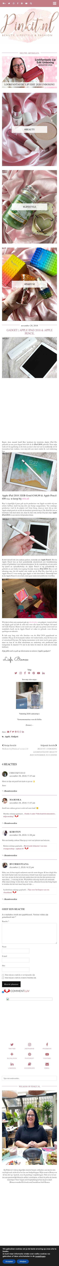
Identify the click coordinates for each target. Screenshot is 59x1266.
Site (3, 965)
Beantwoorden (10, 790)
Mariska (16, 799)
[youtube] (26, 3)
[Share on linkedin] (23, 732)
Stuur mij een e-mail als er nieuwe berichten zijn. (20, 978)
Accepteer (9, 1261)
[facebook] (17, 3)
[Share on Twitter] (13, 732)
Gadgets (14, 736)
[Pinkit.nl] (29, 23)
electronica (33, 622)
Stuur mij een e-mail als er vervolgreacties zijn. (20, 975)
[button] (55, 3)
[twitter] (9, 3)
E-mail (4, 956)
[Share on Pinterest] (15, 732)
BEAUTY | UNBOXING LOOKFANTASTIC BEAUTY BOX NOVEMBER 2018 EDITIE (43, 750)
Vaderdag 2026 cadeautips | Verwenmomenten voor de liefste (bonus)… (29, 719)
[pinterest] (22, 3)
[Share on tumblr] (18, 732)
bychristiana (19, 863)
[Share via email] (8, 732)
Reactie (5, 921)
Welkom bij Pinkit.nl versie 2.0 (15, 747)
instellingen (40, 1256)
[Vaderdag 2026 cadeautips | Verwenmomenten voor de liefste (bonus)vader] (29, 695)
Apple (7, 736)
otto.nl (25, 498)
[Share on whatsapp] (20, 732)
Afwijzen (22, 1261)
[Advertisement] (29, 409)
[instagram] (13, 3)
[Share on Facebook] (11, 732)
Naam (4, 947)
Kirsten (15, 831)
